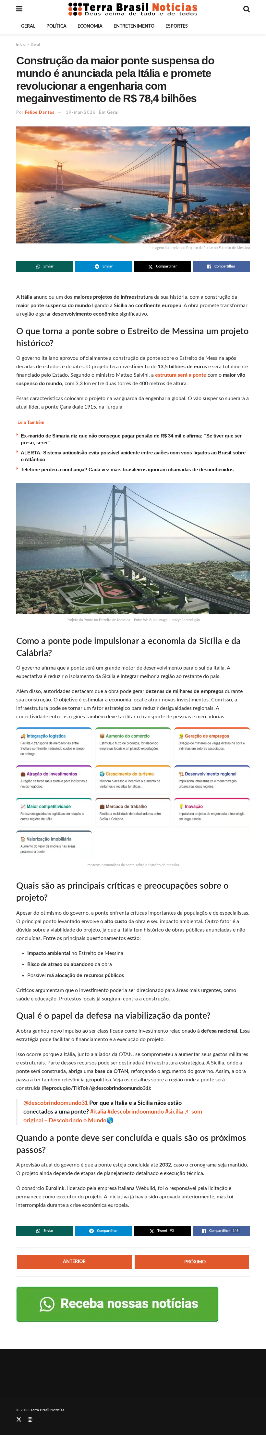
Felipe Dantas (39, 113)
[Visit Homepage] (132, 9)
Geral (28, 26)
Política (56, 26)
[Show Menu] (19, 9)
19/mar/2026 (81, 113)
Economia (90, 26)
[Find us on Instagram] (30, 1420)
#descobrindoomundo (135, 1112)
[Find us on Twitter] (18, 1420)
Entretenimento (134, 26)
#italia (98, 1112)
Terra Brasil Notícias (47, 1410)
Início (21, 44)
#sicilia (174, 1112)
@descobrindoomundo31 (55, 1103)
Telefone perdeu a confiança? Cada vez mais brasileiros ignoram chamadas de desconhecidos (127, 469)
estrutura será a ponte (180, 375)
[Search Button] (246, 9)
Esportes (176, 26)
